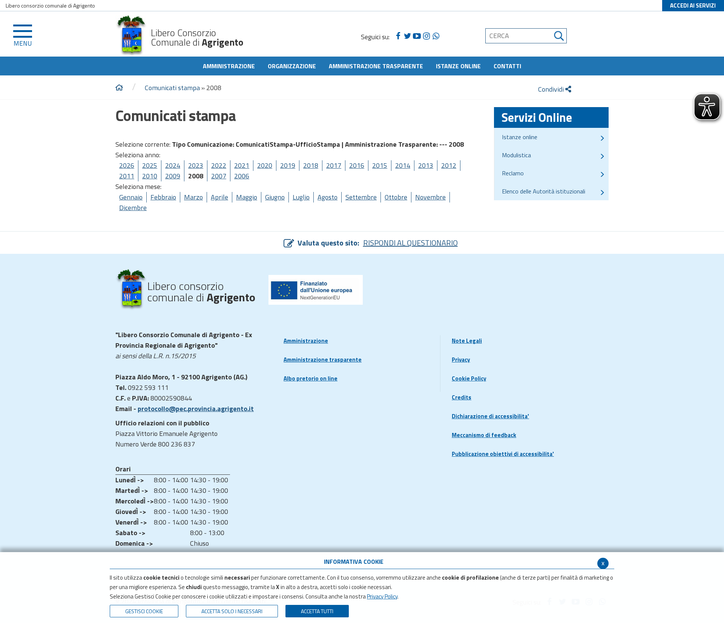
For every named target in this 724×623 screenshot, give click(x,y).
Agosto (327, 197)
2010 (149, 176)
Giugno (275, 197)
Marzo (193, 197)
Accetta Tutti (317, 611)
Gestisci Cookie (144, 611)
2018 (310, 165)
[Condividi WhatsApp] (435, 36)
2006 (241, 176)
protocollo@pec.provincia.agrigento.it (196, 409)
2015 (379, 165)
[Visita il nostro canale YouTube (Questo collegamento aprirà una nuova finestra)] (417, 36)
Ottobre (396, 197)
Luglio (301, 197)
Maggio (246, 197)
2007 (218, 176)
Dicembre (133, 208)
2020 (264, 165)
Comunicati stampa (172, 88)
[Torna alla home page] (119, 88)
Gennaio (131, 197)
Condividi (551, 89)
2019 (287, 165)
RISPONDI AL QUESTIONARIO (410, 243)
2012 (448, 165)
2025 (149, 165)
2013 (425, 165)
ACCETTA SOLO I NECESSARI (231, 611)
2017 (333, 165)
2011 (126, 176)
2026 (126, 165)
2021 (241, 165)
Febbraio (163, 197)
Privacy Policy (382, 596)
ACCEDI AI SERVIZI (693, 5)
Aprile (219, 197)
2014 (402, 165)
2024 (172, 165)
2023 (195, 165)
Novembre (430, 197)
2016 (356, 165)
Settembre (361, 197)
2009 (172, 176)
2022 (218, 165)
